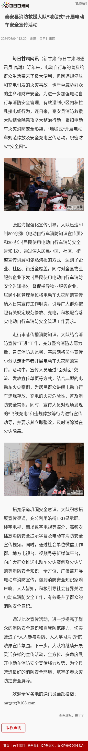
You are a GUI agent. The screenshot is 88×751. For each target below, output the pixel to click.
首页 (6, 745)
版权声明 (13, 728)
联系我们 (33, 745)
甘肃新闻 (81, 3)
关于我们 (19, 745)
